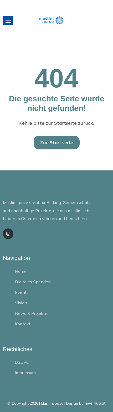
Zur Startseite (56, 142)
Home (21, 271)
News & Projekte (31, 313)
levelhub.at (95, 403)
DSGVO (22, 362)
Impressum (25, 372)
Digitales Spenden (33, 281)
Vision (21, 302)
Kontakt (22, 323)
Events (22, 292)
